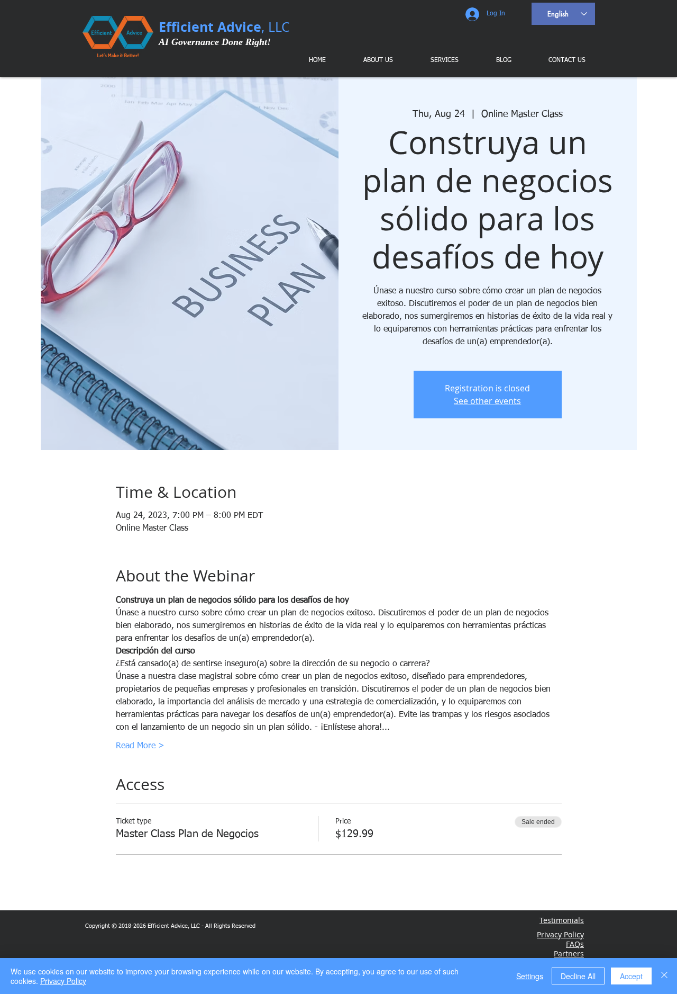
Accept (631, 976)
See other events (487, 401)
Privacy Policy (63, 980)
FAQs (575, 944)
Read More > (140, 746)
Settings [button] (529, 976)
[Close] (664, 976)
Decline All (578, 976)
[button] (437, 60)
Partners (569, 953)
